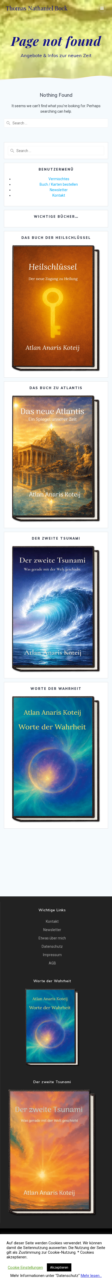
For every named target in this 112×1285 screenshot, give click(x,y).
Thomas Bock (36, 8)
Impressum (52, 955)
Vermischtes (58, 179)
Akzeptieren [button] (59, 1267)
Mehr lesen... (91, 1275)
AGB (52, 963)
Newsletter (59, 190)
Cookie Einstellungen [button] (25, 1267)
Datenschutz (52, 946)
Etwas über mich (52, 938)
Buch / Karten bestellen (59, 184)
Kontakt (58, 195)
